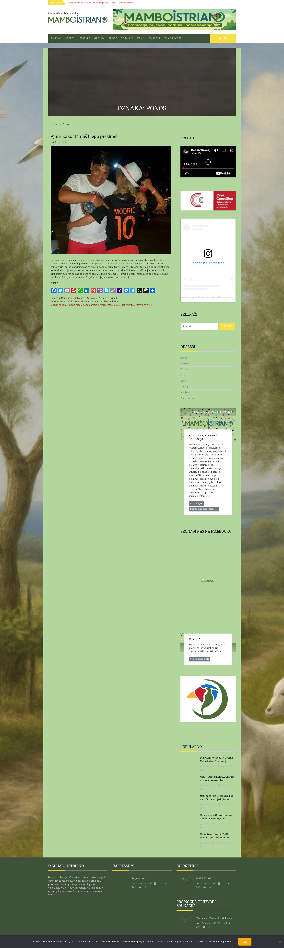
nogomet (64, 304)
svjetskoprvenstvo (125, 304)
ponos (86, 304)
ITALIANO (55, 38)
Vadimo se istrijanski (199, 659)
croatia (64, 301)
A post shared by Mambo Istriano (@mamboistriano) (210, 297)
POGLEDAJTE (196, 503)
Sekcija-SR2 (93, 298)
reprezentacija (107, 304)
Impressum (138, 878)
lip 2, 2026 (226, 785)
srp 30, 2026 (227, 766)
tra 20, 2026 (227, 842)
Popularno (66, 298)
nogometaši (75, 304)
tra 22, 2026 (227, 823)
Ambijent (154, 38)
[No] (280, 941)
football (78, 301)
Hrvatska (88, 301)
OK (245, 941)
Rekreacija (79, 298)
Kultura (99, 38)
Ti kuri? (194, 639)
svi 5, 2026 (226, 804)
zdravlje (148, 304)
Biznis (141, 38)
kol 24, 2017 (220, 412)
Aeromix (55, 301)
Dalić (71, 301)
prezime (95, 304)
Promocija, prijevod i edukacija (204, 437)
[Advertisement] (142, 77)
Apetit (69, 38)
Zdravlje (127, 38)
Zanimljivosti (173, 38)
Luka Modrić (105, 301)
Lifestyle (84, 38)
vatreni (139, 304)
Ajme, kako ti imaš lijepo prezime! (84, 136)
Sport (113, 38)
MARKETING (203, 878)
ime (96, 301)
